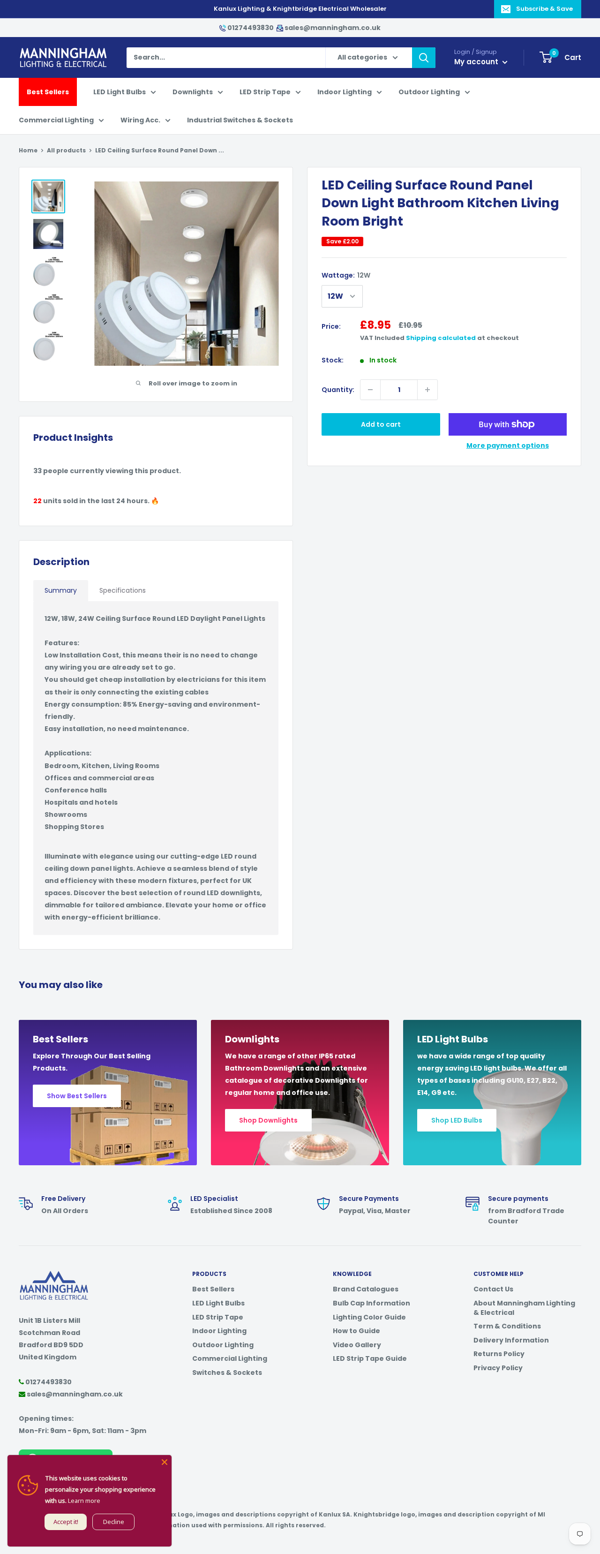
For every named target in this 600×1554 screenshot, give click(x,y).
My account (477, 62)
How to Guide (356, 1330)
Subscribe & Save (544, 8)
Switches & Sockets (227, 1372)
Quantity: (338, 389)
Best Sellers (48, 92)
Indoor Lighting (344, 92)
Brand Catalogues (365, 1289)
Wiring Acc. (140, 120)
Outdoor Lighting (429, 92)
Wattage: (346, 275)
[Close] (164, 1462)
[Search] (423, 57)
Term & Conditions (507, 1326)
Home (28, 150)
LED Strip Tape (265, 92)
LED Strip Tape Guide (370, 1358)
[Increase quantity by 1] (427, 390)
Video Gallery (357, 1345)
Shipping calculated (441, 337)
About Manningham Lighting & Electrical (524, 1307)
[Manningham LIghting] (54, 1275)
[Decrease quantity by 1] (370, 390)
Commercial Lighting (56, 120)
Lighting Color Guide (369, 1317)
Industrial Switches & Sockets (240, 120)
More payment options (507, 445)
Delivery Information (511, 1340)
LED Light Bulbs (119, 92)
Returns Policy (499, 1353)
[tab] (60, 590)
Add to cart (381, 424)
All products (66, 150)
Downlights (192, 92)
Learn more (84, 1500)
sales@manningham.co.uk (332, 27)
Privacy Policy (498, 1368)
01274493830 (250, 27)
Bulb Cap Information (371, 1303)
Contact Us (493, 1289)
